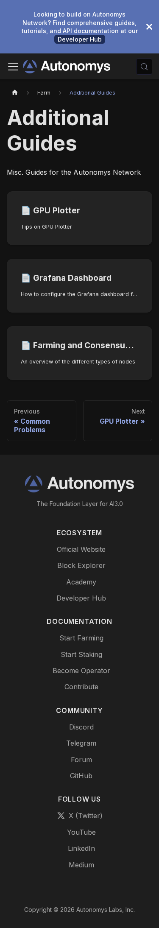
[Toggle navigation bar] (13, 66)
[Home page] (15, 92)
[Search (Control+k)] (144, 67)
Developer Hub (80, 39)
